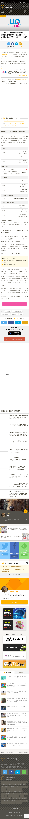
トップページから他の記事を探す (15, 339)
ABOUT (11, 815)
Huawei (25, 793)
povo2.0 (25, 786)
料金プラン (14, 314)
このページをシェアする (14, 574)
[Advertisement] (14, 101)
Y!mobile (14, 784)
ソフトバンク (13, 800)
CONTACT (21, 815)
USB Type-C (24, 798)
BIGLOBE (20, 784)
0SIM (3, 796)
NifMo (21, 793)
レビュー (3, 782)
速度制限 (19, 789)
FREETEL (9, 798)
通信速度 (25, 782)
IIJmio (10, 784)
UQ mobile (4, 54)
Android (20, 791)
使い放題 (3, 798)
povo (17, 803)
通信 (21, 314)
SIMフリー (8, 803)
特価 (24, 784)
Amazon (15, 791)
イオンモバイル (16, 796)
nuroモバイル (4, 784)
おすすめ (14, 789)
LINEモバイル (4, 791)
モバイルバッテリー (14, 793)
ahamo (9, 796)
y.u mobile (20, 800)
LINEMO (10, 791)
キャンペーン (19, 786)
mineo (15, 782)
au (6, 796)
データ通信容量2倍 (17, 311)
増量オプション (5, 314)
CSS (21, 803)
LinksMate (4, 789)
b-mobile (9, 789)
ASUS (3, 803)
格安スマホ (18, 798)
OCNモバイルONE (5, 793)
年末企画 (25, 800)
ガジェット (3, 16)
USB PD (22, 796)
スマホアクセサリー (5, 800)
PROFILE (16, 815)
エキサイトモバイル (5, 786)
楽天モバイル (9, 782)
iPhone (13, 803)
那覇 (13, 798)
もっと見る (14, 602)
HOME (7, 815)
